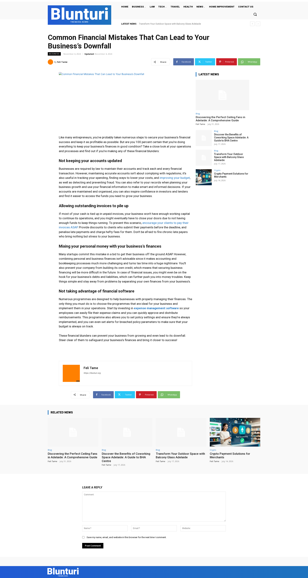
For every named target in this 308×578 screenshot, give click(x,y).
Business (54, 54)
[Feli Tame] (51, 62)
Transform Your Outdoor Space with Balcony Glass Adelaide (170, 23)
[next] (258, 24)
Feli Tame (62, 62)
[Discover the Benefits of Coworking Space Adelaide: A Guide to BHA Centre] (204, 138)
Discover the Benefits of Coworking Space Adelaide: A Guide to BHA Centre (231, 137)
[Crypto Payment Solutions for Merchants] (204, 177)
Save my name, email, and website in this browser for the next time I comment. (126, 537)
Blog (198, 114)
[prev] (252, 24)
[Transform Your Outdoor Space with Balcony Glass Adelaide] (204, 158)
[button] (255, 14)
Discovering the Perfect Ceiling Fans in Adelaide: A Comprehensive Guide (220, 119)
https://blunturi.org (92, 373)
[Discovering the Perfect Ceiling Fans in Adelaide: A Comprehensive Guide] (222, 95)
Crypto (217, 170)
